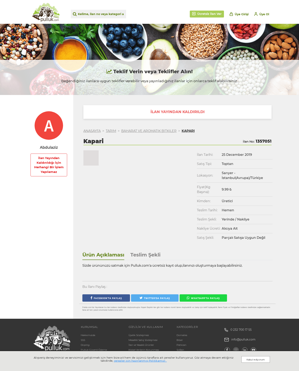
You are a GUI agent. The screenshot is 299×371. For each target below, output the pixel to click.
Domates (182, 335)
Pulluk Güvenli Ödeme (94, 349)
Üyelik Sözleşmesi (139, 335)
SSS (83, 340)
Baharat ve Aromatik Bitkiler (149, 131)
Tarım (111, 131)
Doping (85, 344)
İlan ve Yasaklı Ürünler (141, 344)
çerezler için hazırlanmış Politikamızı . (140, 360)
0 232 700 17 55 (240, 330)
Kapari (188, 131)
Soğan (180, 349)
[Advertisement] (48, 258)
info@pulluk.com (243, 339)
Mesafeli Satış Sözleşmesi (143, 340)
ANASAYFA (92, 131)
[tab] (103, 255)
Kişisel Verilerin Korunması (144, 349)
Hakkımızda (88, 335)
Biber (180, 340)
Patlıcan (181, 344)
